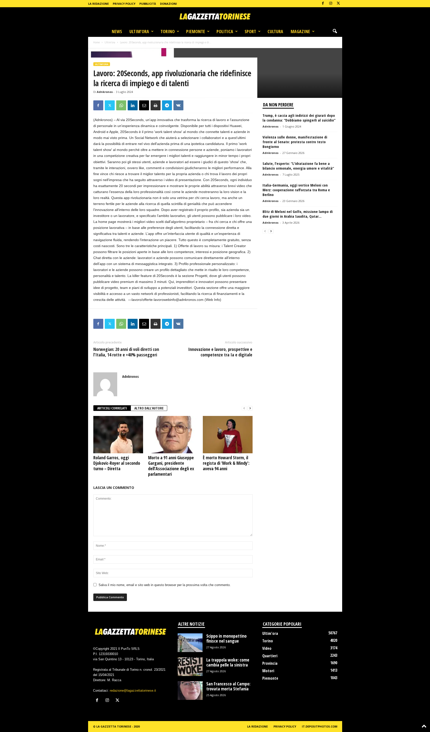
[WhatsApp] (121, 105)
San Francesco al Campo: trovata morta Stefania (228, 686)
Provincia (269, 663)
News (117, 31)
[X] (338, 3)
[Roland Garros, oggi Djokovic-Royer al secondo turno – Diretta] (118, 434)
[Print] (156, 105)
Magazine (300, 31)
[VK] (178, 105)
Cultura (275, 31)
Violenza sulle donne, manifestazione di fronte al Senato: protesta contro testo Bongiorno (295, 141)
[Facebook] (323, 3)
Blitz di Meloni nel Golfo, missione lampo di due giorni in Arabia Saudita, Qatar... (298, 214)
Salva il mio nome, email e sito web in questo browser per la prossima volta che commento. (165, 585)
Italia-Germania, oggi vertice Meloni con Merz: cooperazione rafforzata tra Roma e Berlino (296, 190)
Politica (224, 31)
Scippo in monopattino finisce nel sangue (226, 638)
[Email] (144, 105)
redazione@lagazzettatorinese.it (133, 690)
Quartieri (269, 656)
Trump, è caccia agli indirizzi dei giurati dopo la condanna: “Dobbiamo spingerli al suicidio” (299, 118)
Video (266, 648)
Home (96, 42)
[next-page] (250, 408)
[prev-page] (244, 408)
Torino (168, 31)
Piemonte (195, 31)
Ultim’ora (139, 31)
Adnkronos (105, 92)
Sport (250, 31)
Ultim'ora (110, 42)
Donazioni (168, 3)
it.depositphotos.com (319, 726)
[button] (334, 31)
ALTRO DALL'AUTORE (148, 408)
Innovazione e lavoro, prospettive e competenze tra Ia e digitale (220, 351)
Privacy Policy (124, 3)
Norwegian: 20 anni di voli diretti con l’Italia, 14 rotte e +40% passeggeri (126, 351)
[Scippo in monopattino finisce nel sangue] (190, 642)
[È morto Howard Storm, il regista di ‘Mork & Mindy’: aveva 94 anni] (228, 434)
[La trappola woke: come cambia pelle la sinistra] (190, 666)
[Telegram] (167, 105)
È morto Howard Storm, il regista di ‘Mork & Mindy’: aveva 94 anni (226, 463)
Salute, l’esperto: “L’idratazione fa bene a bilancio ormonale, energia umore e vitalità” (298, 166)
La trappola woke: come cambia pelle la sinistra (227, 662)
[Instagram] (331, 3)
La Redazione (98, 3)
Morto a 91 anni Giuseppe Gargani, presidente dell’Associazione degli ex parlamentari (171, 466)
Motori (268, 670)
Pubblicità (147, 3)
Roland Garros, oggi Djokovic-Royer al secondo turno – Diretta (116, 463)
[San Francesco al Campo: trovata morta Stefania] (190, 690)
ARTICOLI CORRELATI (112, 408)
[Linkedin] (133, 105)
